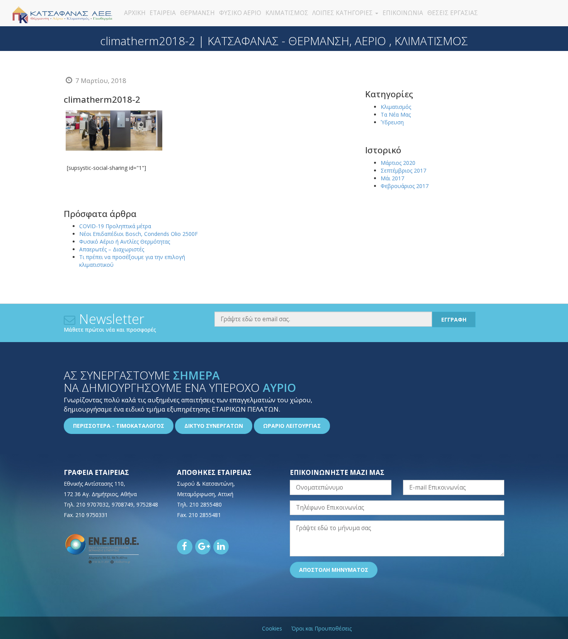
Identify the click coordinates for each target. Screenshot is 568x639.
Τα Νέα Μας (396, 114)
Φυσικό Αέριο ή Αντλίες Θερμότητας (124, 241)
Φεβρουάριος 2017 (405, 186)
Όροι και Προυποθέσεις (321, 628)
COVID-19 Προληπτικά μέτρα (115, 226)
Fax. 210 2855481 (199, 515)
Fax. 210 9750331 (86, 515)
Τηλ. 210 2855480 (199, 504)
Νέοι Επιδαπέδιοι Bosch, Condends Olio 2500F (138, 233)
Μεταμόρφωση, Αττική (205, 494)
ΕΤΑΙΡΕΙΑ (163, 13)
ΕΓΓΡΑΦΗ (453, 319)
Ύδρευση (392, 122)
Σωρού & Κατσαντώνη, (206, 483)
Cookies (272, 628)
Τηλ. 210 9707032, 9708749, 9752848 (111, 504)
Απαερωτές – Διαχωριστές (111, 249)
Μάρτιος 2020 (398, 162)
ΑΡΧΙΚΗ (135, 13)
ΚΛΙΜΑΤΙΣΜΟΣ (286, 13)
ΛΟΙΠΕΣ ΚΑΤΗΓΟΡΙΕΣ (343, 13)
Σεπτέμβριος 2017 (403, 170)
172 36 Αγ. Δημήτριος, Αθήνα (100, 494)
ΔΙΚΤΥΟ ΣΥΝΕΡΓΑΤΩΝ (213, 425)
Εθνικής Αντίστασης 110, (94, 483)
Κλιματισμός (396, 106)
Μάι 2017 (392, 178)
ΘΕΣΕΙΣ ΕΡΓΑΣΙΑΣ (452, 13)
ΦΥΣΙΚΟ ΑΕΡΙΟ (240, 13)
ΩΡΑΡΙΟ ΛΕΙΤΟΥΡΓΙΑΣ (292, 425)
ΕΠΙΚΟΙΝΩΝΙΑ (403, 13)
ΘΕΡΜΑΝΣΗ (197, 13)
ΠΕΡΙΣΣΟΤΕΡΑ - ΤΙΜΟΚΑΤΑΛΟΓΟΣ (118, 425)
